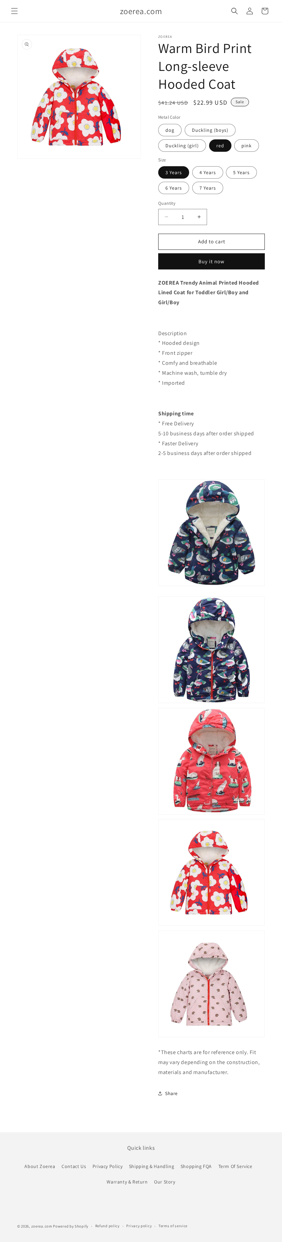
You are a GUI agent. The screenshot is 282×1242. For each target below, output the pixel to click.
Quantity (166, 203)
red (220, 145)
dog (169, 130)
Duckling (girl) (182, 145)
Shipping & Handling (151, 1166)
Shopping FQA (196, 1166)
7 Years (207, 188)
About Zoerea (39, 1166)
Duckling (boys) (210, 130)
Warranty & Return (127, 1182)
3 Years (173, 172)
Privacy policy (139, 1225)
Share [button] (171, 1093)
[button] (14, 11)
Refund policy (107, 1225)
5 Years (241, 172)
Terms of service (173, 1225)
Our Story (164, 1182)
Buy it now (211, 261)
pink (246, 145)
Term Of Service (235, 1166)
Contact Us (74, 1166)
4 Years (207, 172)
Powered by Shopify (70, 1226)
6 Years (173, 188)
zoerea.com (41, 1226)
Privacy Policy (107, 1166)
